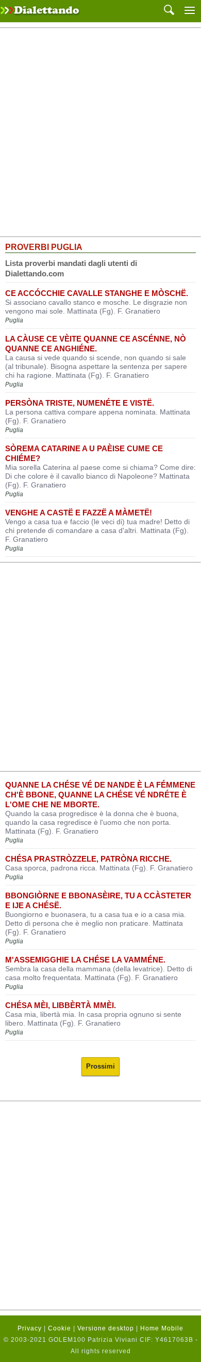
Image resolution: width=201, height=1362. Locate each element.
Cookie (59, 1328)
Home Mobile (161, 1328)
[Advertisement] (100, 132)
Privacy (30, 1328)
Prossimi (100, 1066)
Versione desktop (105, 1328)
